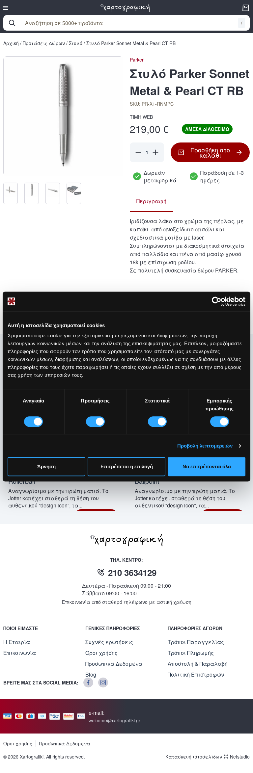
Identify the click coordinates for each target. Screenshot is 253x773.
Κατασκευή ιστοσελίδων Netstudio (207, 756)
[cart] (246, 8)
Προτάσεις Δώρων (44, 43)
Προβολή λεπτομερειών (205, 446)
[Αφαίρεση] (138, 152)
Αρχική (11, 43)
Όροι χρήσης (101, 653)
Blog (90, 674)
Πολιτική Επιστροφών (196, 674)
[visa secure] (56, 716)
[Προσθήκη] (155, 152)
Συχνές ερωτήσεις (109, 642)
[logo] (125, 8)
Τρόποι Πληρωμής (191, 653)
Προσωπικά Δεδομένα (113, 663)
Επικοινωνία (19, 653)
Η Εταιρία (16, 642)
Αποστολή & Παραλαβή (198, 663)
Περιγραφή (151, 201)
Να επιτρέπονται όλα (207, 466)
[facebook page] (88, 682)
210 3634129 (132, 572)
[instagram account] (103, 682)
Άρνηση (46, 466)
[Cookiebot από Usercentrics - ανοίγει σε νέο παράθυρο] (216, 301)
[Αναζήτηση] (12, 23)
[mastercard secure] (70, 716)
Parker (137, 59)
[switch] (95, 421)
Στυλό (75, 43)
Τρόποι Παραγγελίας (196, 642)
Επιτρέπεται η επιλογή (126, 466)
